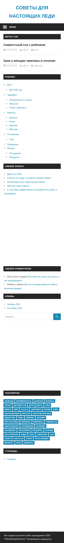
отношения (27, 426)
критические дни (42, 413)
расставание (11, 434)
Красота (11, 112)
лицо (20, 418)
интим (47, 409)
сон (52, 434)
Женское (13, 103)
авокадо (9, 401)
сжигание (42, 434)
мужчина (26, 422)
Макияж (13, 125)
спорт (7, 438)
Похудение (15, 153)
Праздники (12, 144)
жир (16, 409)
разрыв (49, 430)
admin (25, 49)
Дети (36, 49)
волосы (50, 401)
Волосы (13, 117)
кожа (55, 409)
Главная (11, 459)
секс (31, 434)
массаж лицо (11, 422)
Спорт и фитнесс (18, 107)
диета (39, 405)
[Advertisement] (32, 231)
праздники (24, 430)
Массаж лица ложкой (18, 185)
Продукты (14, 157)
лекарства (9, 418)
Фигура (10, 148)
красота (26, 413)
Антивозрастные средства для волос (26, 182)
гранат (7, 405)
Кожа (12, 121)
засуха (24, 409)
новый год (51, 422)
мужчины (38, 422)
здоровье (36, 409)
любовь (30, 418)
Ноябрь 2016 (13, 304)
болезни (38, 401)
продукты (37, 430)
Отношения (13, 134)
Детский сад (15, 89)
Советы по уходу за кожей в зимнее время (29, 177)
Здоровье (38, 65)
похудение (10, 430)
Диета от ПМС (14, 174)
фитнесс (9, 443)
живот (7, 409)
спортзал (18, 438)
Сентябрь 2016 (14, 308)
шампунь (28, 443)
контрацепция (11, 413)
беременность (24, 401)
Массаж (13, 129)
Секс (11, 139)
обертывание (11, 426)
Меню (12, 27)
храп (18, 443)
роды (23, 434)
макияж (41, 418)
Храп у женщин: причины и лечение (29, 60)
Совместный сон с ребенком (24, 45)
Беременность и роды (20, 99)
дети (31, 405)
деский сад (20, 405)
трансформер (42, 438)
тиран (29, 438)
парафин (40, 426)
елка (47, 405)
